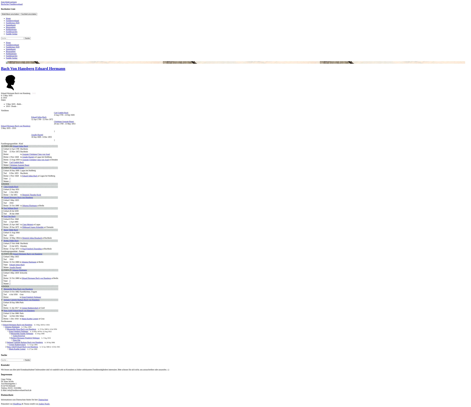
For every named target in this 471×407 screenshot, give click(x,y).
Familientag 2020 (12, 23)
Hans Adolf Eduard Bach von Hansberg (19, 311)
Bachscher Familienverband (12, 4)
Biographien (10, 27)
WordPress (17, 404)
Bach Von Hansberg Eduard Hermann (33, 68)
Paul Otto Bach (9, 216)
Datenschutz (43, 400)
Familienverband (12, 21)
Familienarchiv (11, 32)
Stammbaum (11, 25)
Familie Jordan (11, 34)
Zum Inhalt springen (9, 2)
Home (8, 18)
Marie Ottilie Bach (11, 230)
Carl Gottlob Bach (16, 162)
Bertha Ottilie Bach (11, 241)
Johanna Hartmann (19, 270)
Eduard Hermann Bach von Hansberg (18, 197)
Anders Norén (44, 404)
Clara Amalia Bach (11, 187)
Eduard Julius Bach (20, 146)
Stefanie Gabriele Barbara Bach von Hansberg (21, 300)
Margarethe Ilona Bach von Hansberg (18, 289)
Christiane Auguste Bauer (19, 165)
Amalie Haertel (18, 168)
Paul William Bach (11, 208)
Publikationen (11, 29)
